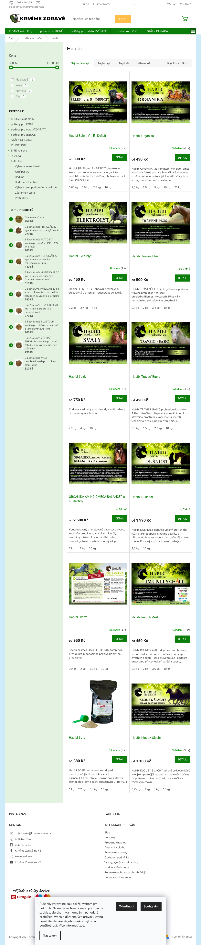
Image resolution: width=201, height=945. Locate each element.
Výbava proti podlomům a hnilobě (36, 187)
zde (81, 925)
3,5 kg (146, 187)
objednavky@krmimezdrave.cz (33, 833)
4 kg (94, 308)
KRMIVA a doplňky (22, 119)
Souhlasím (151, 906)
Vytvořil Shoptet (182, 937)
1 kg (71, 789)
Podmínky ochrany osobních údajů (125, 872)
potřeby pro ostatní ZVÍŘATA (29, 129)
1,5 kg (85, 187)
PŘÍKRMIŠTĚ (19, 145)
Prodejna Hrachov (115, 842)
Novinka (23, 91)
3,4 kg (156, 308)
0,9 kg (72, 669)
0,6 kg (135, 428)
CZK (169, 4)
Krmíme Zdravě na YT (28, 862)
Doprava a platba (114, 847)
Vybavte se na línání (27, 166)
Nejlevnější (104, 63)
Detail (119, 157)
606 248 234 (23, 845)
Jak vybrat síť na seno (117, 877)
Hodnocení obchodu (116, 867)
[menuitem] (20, 31)
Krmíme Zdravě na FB (28, 851)
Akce (21, 85)
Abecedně (144, 63)
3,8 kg (93, 669)
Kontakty (104, 4)
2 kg (145, 308)
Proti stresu (22, 198)
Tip (20, 96)
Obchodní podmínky (116, 857)
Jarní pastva (22, 172)
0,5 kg (135, 669)
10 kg (108, 187)
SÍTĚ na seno (19, 150)
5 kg (157, 187)
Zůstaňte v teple (25, 193)
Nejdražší (124, 63)
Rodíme (19, 177)
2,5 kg (97, 187)
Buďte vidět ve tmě (26, 182)
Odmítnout (126, 906)
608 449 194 (23, 839)
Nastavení (50, 935)
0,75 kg (136, 789)
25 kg (92, 548)
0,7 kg (135, 308)
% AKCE (16, 156)
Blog (85, 4)
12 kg (81, 548)
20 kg (177, 187)
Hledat (123, 18)
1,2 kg (72, 308)
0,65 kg (73, 187)
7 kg (71, 548)
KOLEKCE (17, 161)
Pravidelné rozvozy (115, 852)
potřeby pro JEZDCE (23, 135)
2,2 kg (72, 428)
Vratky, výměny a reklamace (121, 862)
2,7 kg (84, 308)
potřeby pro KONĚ (22, 124)
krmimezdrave (23, 856)
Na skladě (24, 79)
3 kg (156, 789)
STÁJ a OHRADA (21, 140)
